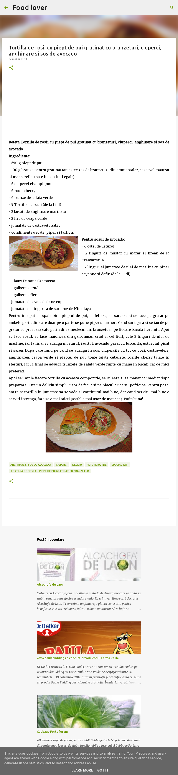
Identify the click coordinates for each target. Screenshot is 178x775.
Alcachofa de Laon (50, 584)
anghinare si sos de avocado (30, 464)
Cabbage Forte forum (52, 731)
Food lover (29, 7)
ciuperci (61, 464)
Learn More (82, 770)
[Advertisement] (89, 108)
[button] (11, 68)
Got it (103, 770)
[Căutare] (172, 7)
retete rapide (97, 464)
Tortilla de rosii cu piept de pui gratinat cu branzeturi (49, 471)
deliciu (77, 464)
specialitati (120, 464)
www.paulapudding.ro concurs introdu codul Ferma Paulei (78, 658)
